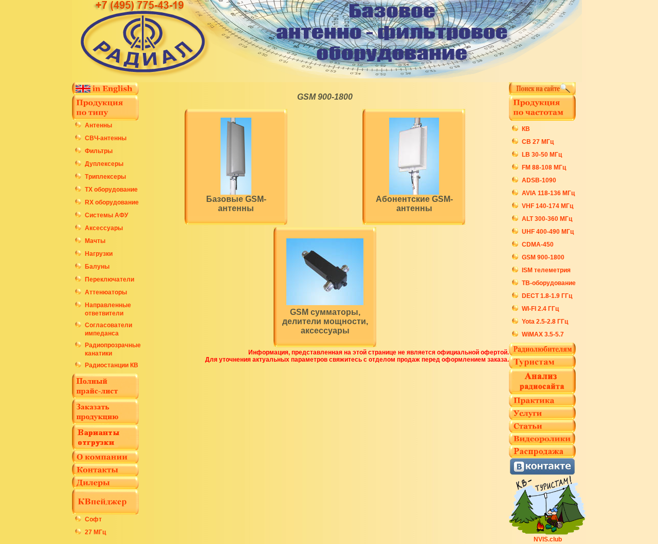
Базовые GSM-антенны (236, 204)
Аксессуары (104, 228)
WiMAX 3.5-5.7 (543, 334)
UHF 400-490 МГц (548, 231)
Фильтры (99, 151)
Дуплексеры (104, 163)
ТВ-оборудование (549, 283)
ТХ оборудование (111, 189)
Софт (93, 519)
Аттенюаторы (106, 292)
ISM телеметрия (546, 270)
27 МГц (95, 532)
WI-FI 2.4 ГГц (540, 308)
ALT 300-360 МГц (547, 218)
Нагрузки (99, 253)
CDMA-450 (538, 244)
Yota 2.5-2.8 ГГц (545, 321)
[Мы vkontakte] (542, 472)
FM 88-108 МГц (544, 167)
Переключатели (109, 279)
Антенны (98, 125)
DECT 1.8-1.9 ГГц (547, 295)
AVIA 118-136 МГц (548, 193)
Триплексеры (105, 176)
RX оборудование (112, 202)
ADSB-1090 (539, 180)
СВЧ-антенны (105, 138)
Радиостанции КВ (111, 365)
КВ (526, 129)
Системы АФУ (106, 215)
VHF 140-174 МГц (547, 206)
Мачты (95, 241)
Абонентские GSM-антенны (414, 204)
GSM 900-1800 (325, 96)
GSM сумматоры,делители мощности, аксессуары (325, 321)
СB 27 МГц (538, 141)
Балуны (97, 266)
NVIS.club (548, 539)
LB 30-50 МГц (542, 154)
